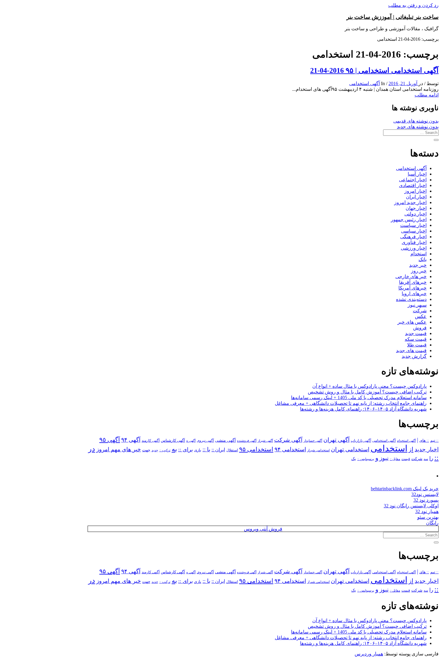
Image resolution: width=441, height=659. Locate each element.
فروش (420, 327)
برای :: (185, 450)
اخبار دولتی (415, 213)
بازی (197, 450)
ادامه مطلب (427, 94)
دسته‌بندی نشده (411, 299)
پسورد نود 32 (426, 500)
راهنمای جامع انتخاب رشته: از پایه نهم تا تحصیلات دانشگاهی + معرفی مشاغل (351, 403)
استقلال (232, 450)
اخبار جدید (427, 449)
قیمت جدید (416, 333)
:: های (424, 440)
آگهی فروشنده (246, 440)
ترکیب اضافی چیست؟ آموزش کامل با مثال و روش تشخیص (367, 391)
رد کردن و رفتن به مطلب (413, 5)
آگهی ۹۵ (109, 439)
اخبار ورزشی (414, 248)
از (411, 449)
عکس (421, 316)
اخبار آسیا (417, 174)
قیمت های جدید (411, 350)
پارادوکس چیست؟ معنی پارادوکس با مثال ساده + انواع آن (369, 386)
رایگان (432, 522)
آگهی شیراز (265, 440)
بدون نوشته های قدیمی (416, 120)
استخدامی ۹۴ (290, 449)
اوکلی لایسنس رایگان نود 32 (411, 505)
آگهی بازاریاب (361, 441)
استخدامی (388, 448)
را (431, 458)
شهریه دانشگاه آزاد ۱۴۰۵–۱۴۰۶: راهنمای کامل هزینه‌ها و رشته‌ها (363, 408)
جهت (146, 450)
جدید (155, 450)
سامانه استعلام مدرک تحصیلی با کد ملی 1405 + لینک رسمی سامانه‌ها (359, 397)
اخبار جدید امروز (410, 202)
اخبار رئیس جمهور (409, 219)
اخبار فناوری (414, 242)
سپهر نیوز (417, 304)
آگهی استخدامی (364, 83)
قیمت (405, 459)
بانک (422, 259)
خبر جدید (418, 265)
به (174, 449)
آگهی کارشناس (173, 440)
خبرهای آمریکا (412, 287)
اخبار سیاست (413, 225)
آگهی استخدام (406, 440)
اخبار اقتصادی (413, 185)
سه (426, 459)
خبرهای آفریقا (413, 282)
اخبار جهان (416, 208)
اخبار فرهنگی (413, 236)
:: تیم (434, 440)
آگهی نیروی (205, 440)
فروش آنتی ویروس (263, 528)
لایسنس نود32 (425, 494)
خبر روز (419, 270)
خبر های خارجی (411, 276)
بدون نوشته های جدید (418, 126)
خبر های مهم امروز (118, 449)
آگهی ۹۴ (130, 440)
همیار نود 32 (427, 511)
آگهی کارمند (151, 440)
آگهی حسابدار (313, 440)
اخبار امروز (415, 191)
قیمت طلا (417, 344)
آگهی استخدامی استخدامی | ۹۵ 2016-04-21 (374, 70)
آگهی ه (191, 440)
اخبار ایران (416, 196)
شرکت (420, 310)
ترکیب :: (164, 450)
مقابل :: (395, 459)
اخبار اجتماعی (413, 179)
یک (353, 458)
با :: (206, 450)
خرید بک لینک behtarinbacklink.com (405, 488)
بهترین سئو (428, 517)
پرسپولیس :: (365, 459)
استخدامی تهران (350, 449)
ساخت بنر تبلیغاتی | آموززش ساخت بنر (392, 17)
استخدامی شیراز (318, 450)
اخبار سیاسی (414, 230)
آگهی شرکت (288, 440)
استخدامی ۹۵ (256, 449)
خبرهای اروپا (414, 293)
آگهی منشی (225, 440)
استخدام (418, 253)
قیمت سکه (416, 339)
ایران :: (218, 449)
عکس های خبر (412, 322)
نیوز (384, 458)
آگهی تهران (336, 440)
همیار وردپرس (369, 653)
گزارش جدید (414, 356)
